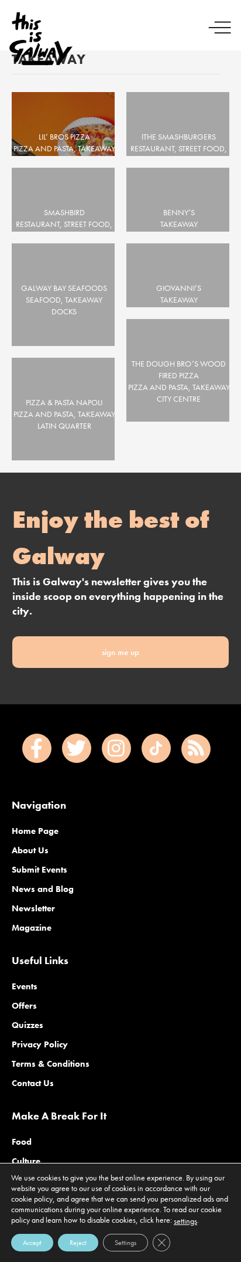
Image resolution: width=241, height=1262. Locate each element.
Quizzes (27, 1025)
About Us (30, 850)
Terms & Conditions (50, 1064)
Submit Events (39, 870)
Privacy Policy (40, 1044)
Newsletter (33, 908)
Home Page (35, 831)
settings (185, 1221)
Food (22, 1142)
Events (24, 986)
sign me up (120, 652)
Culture (26, 1161)
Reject (78, 1242)
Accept (32, 1242)
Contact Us (33, 1083)
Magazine (31, 928)
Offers (24, 1006)
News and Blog (43, 889)
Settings (125, 1242)
